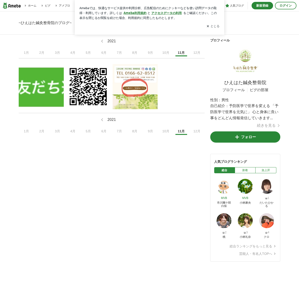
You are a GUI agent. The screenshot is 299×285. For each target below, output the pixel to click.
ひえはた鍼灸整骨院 (245, 82)
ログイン (286, 5)
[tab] (224, 170)
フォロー (248, 137)
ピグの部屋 (259, 90)
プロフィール (233, 90)
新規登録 (262, 5)
